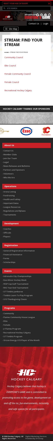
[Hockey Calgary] (7, 20)
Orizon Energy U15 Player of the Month (21, 340)
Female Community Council (17, 73)
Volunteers (8, 173)
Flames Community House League (19, 317)
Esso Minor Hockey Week (14, 280)
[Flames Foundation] (21, 131)
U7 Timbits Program (12, 336)
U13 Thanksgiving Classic (15, 299)
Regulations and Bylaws (14, 211)
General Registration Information (19, 250)
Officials (7, 232)
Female (6, 325)
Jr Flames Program (12, 328)
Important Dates (11, 203)
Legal (6, 162)
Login (45, 23)
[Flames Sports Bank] (38, 131)
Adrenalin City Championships (17, 276)
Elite (5, 321)
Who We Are (9, 177)
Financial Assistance (12, 254)
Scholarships (9, 262)
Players (6, 236)
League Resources (11, 207)
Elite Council (10, 65)
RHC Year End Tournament (15, 287)
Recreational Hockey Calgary (18, 90)
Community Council (13, 57)
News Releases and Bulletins (16, 166)
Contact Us (34, 23)
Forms (6, 258)
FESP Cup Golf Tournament (15, 284)
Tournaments (9, 214)
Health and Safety (11, 199)
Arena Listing (9, 191)
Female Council (11, 82)
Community (8, 313)
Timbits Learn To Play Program (18, 295)
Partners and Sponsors (14, 169)
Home (6, 52)
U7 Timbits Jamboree (13, 291)
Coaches (7, 229)
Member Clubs (10, 154)
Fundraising (9, 195)
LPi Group (39, 438)
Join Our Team (10, 158)
